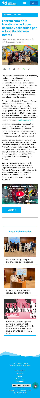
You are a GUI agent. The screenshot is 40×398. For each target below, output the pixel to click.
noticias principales (15, 42)
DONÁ (33, 3)
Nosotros (20, 373)
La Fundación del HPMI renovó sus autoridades (18, 291)
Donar (20, 376)
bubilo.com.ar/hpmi (25, 120)
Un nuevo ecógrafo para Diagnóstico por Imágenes (19, 260)
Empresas (20, 379)
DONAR (11, 210)
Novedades (20, 382)
